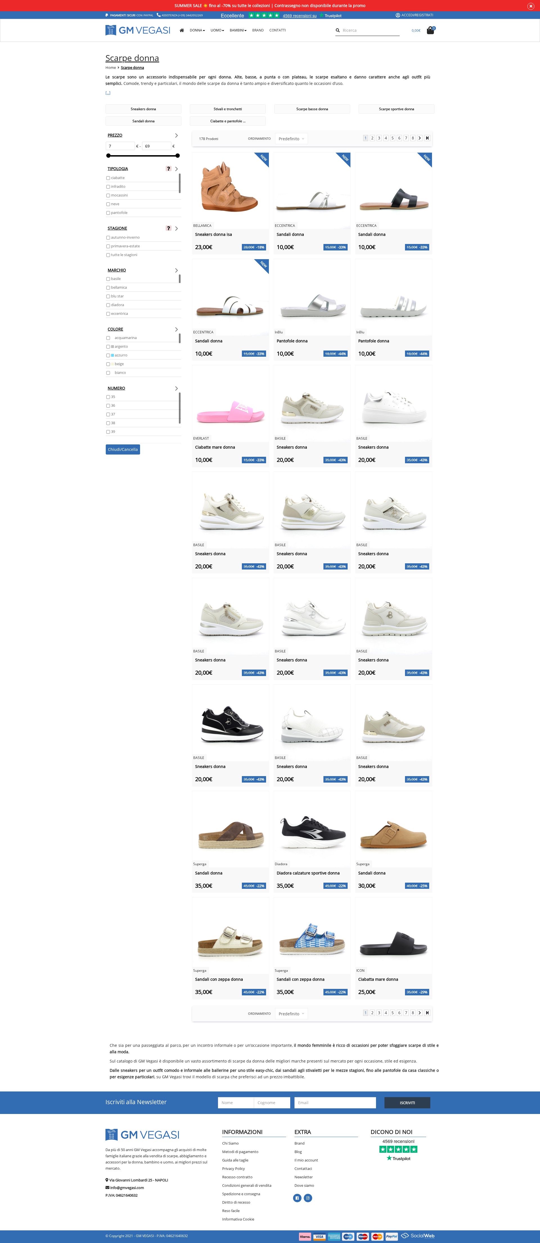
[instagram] (307, 1198)
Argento (121, 346)
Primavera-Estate (125, 245)
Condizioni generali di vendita (246, 1185)
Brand (299, 1143)
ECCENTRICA (119, 313)
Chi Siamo (230, 1143)
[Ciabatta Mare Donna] (394, 935)
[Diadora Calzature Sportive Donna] (312, 828)
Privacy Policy (233, 1168)
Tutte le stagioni (124, 254)
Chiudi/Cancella (123, 449)
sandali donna (143, 121)
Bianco (120, 372)
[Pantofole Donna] (312, 296)
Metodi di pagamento (240, 1151)
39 (113, 431)
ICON (360, 970)
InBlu (279, 332)
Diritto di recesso (236, 1202)
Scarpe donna (132, 67)
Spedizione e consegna (241, 1193)
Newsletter (303, 1176)
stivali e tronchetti (228, 109)
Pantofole (119, 212)
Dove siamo (304, 1185)
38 (113, 422)
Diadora (117, 304)
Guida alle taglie (235, 1160)
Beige (119, 363)
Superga (199, 864)
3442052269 (194, 15)
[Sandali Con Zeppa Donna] (230, 935)
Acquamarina (125, 337)
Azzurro (120, 355)
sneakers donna (143, 109)
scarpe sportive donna (396, 109)
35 (113, 396)
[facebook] (297, 1198)
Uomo (216, 30)
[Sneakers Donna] (312, 403)
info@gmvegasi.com (127, 1187)
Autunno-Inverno (125, 237)
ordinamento (259, 138)
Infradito (118, 186)
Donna (196, 30)
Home (110, 67)
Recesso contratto (237, 1176)
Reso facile (231, 1210)
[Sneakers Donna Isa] (230, 190)
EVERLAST (201, 438)
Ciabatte (118, 177)
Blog (298, 1151)
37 (113, 414)
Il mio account (306, 1160)
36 (113, 405)
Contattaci (303, 1168)
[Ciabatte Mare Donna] (230, 403)
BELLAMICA (119, 287)
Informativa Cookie (238, 1219)
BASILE (116, 278)
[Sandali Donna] (312, 190)
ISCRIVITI (407, 1102)
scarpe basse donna (312, 109)
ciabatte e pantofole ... (228, 121)
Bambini (237, 30)
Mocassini (119, 195)
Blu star (117, 296)
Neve (115, 203)
